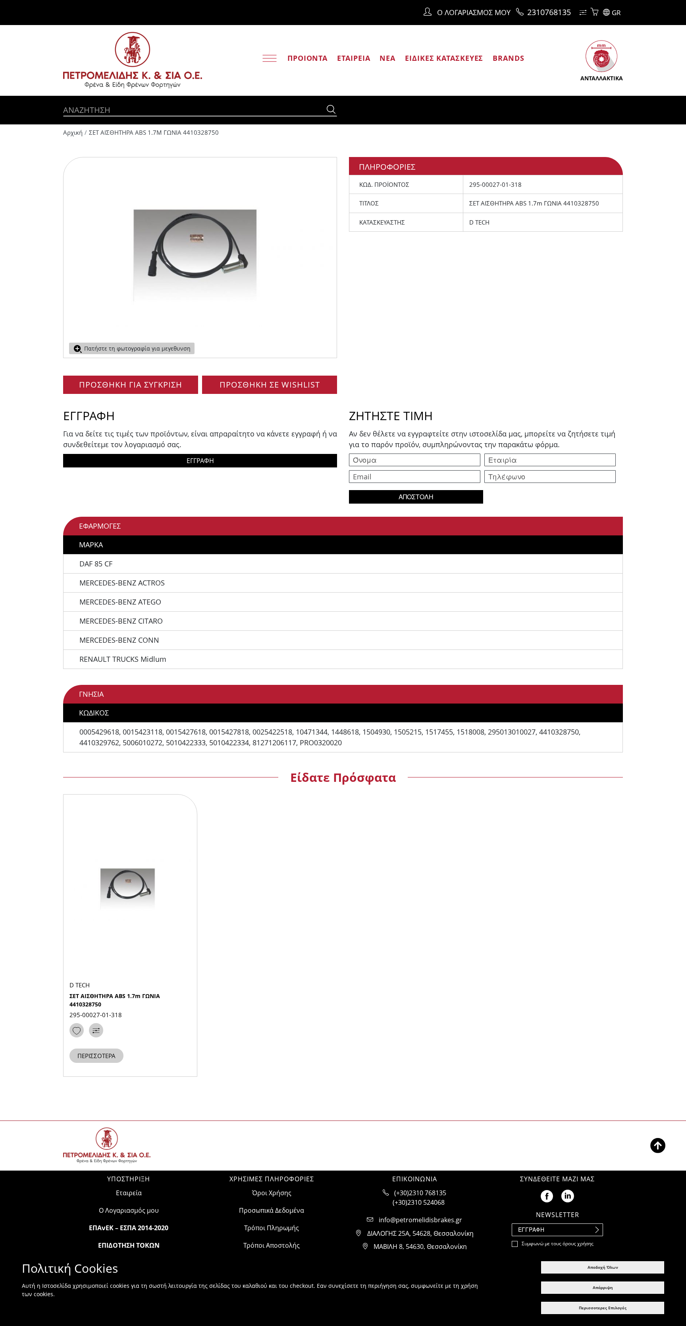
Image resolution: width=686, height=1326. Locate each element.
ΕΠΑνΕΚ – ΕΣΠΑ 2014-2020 (128, 1227)
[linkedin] (567, 1195)
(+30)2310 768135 (420, 1192)
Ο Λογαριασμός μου (129, 1210)
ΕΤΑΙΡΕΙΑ (353, 58)
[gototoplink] (658, 1145)
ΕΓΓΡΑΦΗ (200, 460)
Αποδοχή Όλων (603, 1267)
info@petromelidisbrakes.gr (420, 1220)
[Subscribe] (596, 1229)
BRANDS (508, 58)
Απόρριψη (603, 1287)
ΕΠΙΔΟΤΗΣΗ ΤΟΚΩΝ (129, 1245)
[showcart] (594, 12)
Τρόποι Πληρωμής (271, 1227)
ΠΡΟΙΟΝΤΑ (307, 58)
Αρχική (73, 132)
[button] (613, 12)
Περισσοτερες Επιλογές (602, 1307)
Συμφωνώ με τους (558, 1243)
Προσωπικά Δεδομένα (271, 1210)
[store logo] (132, 60)
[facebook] (547, 1195)
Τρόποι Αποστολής (271, 1245)
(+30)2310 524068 (419, 1202)
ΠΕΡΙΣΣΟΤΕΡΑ (96, 1056)
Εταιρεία (129, 1192)
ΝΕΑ (387, 58)
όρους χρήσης (578, 1243)
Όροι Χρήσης (271, 1192)
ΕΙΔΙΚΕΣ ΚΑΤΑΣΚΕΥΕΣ (444, 58)
